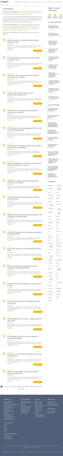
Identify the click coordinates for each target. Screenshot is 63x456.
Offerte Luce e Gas (38, 401)
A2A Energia (51, 185)
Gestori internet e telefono (9, 419)
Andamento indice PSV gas (40, 416)
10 (12, 386)
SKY (57, 272)
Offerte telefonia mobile (25, 401)
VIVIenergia (58, 291)
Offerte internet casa (8, 401)
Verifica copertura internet (9, 416)
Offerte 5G (23, 404)
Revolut (50, 268)
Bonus (57, 201)
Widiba (57, 297)
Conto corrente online (51, 412)
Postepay (50, 262)
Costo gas (37, 413)
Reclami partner (27, 447)
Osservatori (58, 255)
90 (34, 386)
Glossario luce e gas (39, 410)
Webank (57, 294)
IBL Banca (50, 237)
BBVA (57, 198)
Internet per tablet (24, 411)
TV (56, 285)
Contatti (37, 447)
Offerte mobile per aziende (26, 406)
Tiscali (50, 282)
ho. (49, 234)
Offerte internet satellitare (9, 407)
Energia (57, 222)
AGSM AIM (50, 188)
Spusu (57, 275)
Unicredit (50, 288)
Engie (50, 225)
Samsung (50, 272)
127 (23, 389)
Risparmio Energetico (59, 269)
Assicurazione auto (51, 401)
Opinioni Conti (50, 413)
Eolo (57, 225)
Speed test (6, 413)
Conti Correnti (51, 208)
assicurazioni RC (15, 14)
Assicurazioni (51, 195)
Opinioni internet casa (8, 418)
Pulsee (50, 265)
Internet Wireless (51, 246)
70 (28, 386)
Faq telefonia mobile (25, 410)
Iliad (57, 237)
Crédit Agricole (59, 213)
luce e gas (29, 12)
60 (25, 386)
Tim (57, 278)
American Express (59, 189)
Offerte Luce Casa (38, 402)
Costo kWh (37, 411)
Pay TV (5, 431)
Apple (50, 192)
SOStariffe (3, 4)
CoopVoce (50, 212)
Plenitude (50, 259)
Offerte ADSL (6, 409)
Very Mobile (58, 288)
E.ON (49, 219)
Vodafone (50, 294)
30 (17, 386)
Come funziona (8, 438)
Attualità (58, 195)
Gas (49, 231)
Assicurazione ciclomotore (52, 404)
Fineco (57, 228)
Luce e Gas (37, 399)
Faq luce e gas (38, 409)
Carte (5, 425)
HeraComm (58, 231)
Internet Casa (8, 399)
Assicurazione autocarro (52, 405)
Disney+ (57, 216)
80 (31, 386)
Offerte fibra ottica (8, 402)
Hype (57, 234)
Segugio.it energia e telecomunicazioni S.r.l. (10, 451)
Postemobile (58, 259)
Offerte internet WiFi (8, 406)
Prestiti (57, 262)
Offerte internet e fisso (8, 410)
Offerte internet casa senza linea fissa (11, 404)
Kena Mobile (58, 245)
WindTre (50, 300)
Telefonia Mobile (51, 279)
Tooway (50, 285)
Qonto (57, 265)
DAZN (50, 216)
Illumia (57, 240)
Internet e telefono (22, 12)
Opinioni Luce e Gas (39, 406)
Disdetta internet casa (8, 415)
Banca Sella (51, 198)
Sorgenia (50, 275)
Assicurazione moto (51, 402)
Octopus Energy (51, 256)
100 (37, 386)
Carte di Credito (51, 205)
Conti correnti (51, 408)
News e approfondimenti (11, 433)
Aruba (57, 192)
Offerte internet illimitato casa (10, 405)
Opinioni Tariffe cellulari (25, 407)
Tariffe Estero (23, 405)
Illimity (50, 240)
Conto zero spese (50, 410)
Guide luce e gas (38, 407)
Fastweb (50, 228)
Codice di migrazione (8, 414)
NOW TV (58, 252)
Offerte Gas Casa (38, 404)
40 (20, 386)
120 (19, 389)
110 (40, 386)
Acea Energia (58, 185)
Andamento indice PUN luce (40, 415)
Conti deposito (59, 209)
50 (23, 386)
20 (15, 386)
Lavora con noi (33, 447)
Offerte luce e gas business (40, 405)
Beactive (50, 201)
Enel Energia (51, 222)
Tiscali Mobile (58, 282)
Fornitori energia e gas (39, 414)
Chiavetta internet (24, 413)
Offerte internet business (9, 411)
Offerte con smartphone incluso (27, 402)
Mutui (49, 252)
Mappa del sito (8, 436)
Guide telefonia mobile (25, 409)
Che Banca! (58, 204)
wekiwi (50, 297)
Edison (57, 219)
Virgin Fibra (51, 291)
